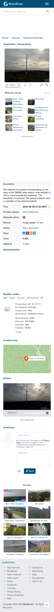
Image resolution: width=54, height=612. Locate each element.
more (19, 332)
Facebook (12, 585)
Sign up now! (13, 567)
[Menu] (47, 4)
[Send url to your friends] (34, 233)
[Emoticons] (19, 471)
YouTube (11, 588)
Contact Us (37, 567)
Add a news (12, 578)
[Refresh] (41, 297)
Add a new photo (31, 228)
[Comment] (25, 85)
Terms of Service (15, 595)
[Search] (48, 11)
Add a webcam (14, 574)
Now (5, 298)
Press (10, 581)
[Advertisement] (27, 24)
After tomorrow (33, 298)
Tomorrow (21, 298)
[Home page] (13, 4)
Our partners (38, 578)
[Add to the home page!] (30, 85)
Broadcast (12, 571)
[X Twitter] (27, 233)
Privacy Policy (14, 591)
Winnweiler (39, 99)
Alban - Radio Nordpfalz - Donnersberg (18, 101)
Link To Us (37, 581)
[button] (41, 85)
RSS (9, 598)
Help (34, 574)
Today (12, 298)
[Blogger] (31, 233)
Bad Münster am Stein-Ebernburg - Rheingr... (42, 110)
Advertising (37, 571)
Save (31, 471)
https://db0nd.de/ (31, 212)
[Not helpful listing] (18, 85)
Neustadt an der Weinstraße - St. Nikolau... (41, 127)
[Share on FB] (24, 233)
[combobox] (27, 11)
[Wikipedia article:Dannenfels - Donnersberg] (24, 217)
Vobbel (26, 244)
